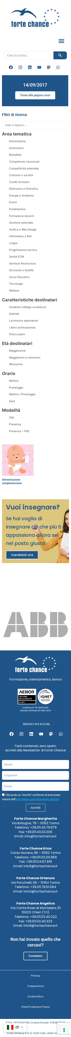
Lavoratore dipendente (23, 320)
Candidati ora (22, 555)
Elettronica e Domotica (23, 188)
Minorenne (15, 364)
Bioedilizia (15, 154)
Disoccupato (17, 334)
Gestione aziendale (21, 222)
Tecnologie (16, 283)
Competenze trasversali (24, 161)
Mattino (14, 380)
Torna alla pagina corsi (35, 95)
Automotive (16, 148)
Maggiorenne (17, 350)
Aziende (14, 313)
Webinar (14, 290)
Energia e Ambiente (21, 195)
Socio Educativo (19, 277)
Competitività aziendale (24, 168)
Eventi (13, 202)
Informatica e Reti (20, 236)
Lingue (13, 243)
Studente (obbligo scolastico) (27, 307)
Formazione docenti (21, 216)
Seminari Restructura (22, 263)
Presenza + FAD (19, 431)
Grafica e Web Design (22, 229)
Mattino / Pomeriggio (22, 394)
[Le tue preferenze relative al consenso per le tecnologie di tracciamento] (64, 1030)
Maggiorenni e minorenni (24, 357)
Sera (12, 401)
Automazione (17, 141)
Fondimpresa (17, 209)
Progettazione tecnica (23, 249)
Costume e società (21, 175)
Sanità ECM (16, 256)
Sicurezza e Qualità (21, 270)
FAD (11, 417)
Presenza (15, 424)
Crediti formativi (19, 182)
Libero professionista (22, 327)
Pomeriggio (16, 387)
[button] (61, 41)
